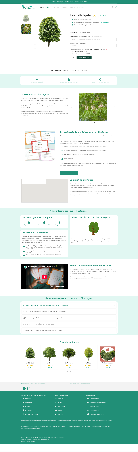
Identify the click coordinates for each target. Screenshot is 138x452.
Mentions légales (39, 437)
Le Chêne (69, 363)
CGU (45, 437)
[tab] (56, 69)
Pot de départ (29, 410)
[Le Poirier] (88, 354)
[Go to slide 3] (70, 371)
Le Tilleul (60, 402)
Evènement (73, 32)
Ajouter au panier (84, 57)
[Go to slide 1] (67, 371)
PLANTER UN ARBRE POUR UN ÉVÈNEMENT (34, 395)
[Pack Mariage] (30, 354)
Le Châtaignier (61, 406)
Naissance (28, 398)
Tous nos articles (94, 410)
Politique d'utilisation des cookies (41, 439)
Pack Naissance (50, 363)
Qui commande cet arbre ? (77, 43)
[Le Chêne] (69, 354)
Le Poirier (88, 363)
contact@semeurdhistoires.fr (98, 402)
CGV (49, 437)
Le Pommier (61, 414)
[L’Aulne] (107, 354)
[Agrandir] (35, 46)
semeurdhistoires (94, 398)
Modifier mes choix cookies (28, 441)
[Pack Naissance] (49, 354)
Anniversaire (28, 402)
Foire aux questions (95, 406)
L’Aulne (107, 363)
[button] (72, 107)
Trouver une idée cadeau (96, 414)
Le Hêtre (60, 410)
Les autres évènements (31, 414)
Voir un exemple (104, 22)
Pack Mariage (30, 363)
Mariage (27, 406)
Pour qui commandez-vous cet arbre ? (80, 36)
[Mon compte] (112, 7)
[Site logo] (28, 7)
